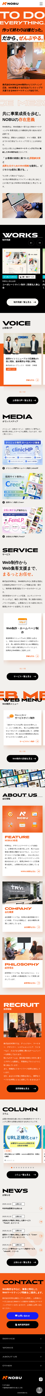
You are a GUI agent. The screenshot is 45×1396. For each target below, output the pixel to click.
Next (40, 243)
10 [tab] (33, 1167)
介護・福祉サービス (28, 277)
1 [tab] (11, 1167)
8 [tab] (28, 1167)
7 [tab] (26, 1167)
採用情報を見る (22, 1088)
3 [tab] (16, 1167)
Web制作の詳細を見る (22, 759)
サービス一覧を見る (22, 676)
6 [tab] (23, 1167)
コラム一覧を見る (22, 1175)
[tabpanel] (22, 1144)
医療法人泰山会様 (9, 281)
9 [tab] (30, 1167)
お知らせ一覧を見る (22, 1262)
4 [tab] (19, 1167)
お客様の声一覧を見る (22, 400)
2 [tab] (14, 1167)
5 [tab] (21, 1167)
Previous (31, 243)
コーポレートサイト (10, 277)
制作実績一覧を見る (22, 302)
